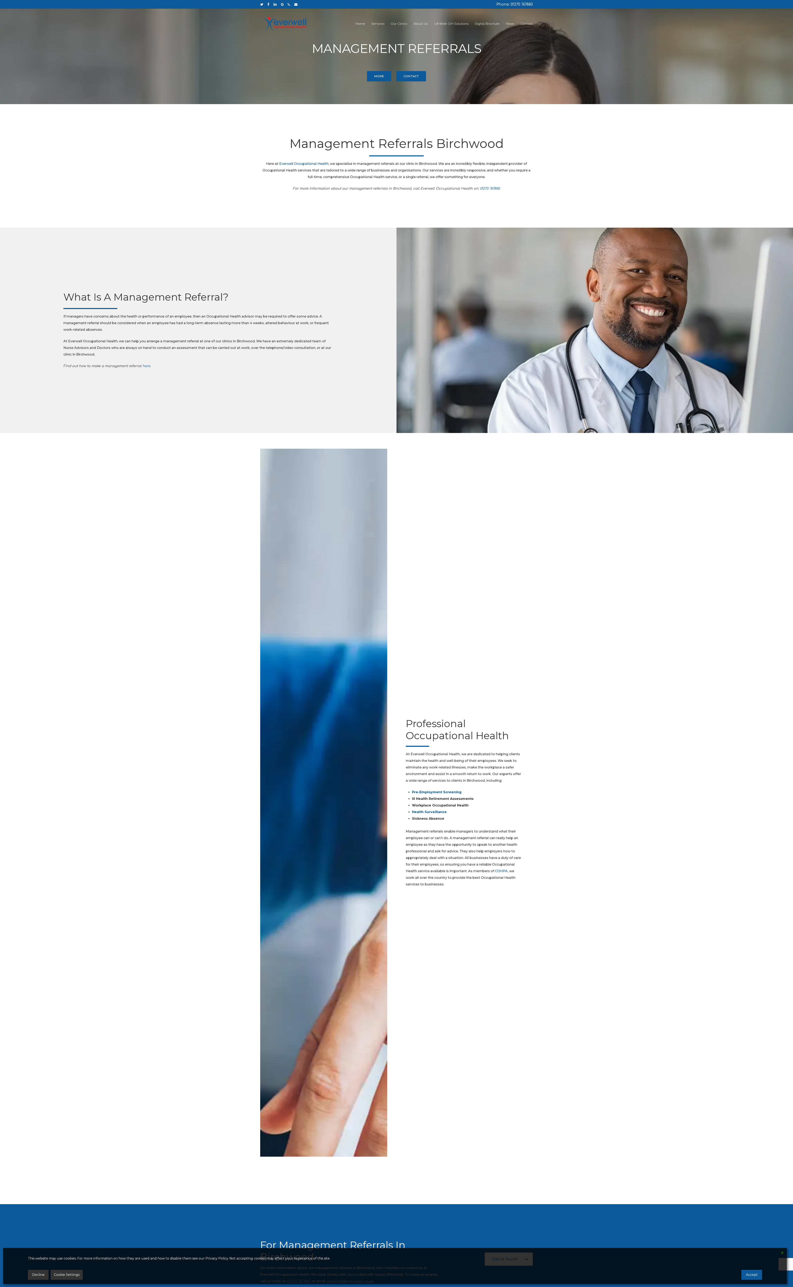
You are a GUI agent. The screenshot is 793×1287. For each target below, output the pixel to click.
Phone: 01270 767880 (514, 4)
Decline (38, 1275)
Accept (752, 1275)
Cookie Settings (67, 1275)
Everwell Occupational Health (304, 164)
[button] (379, 76)
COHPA (501, 871)
